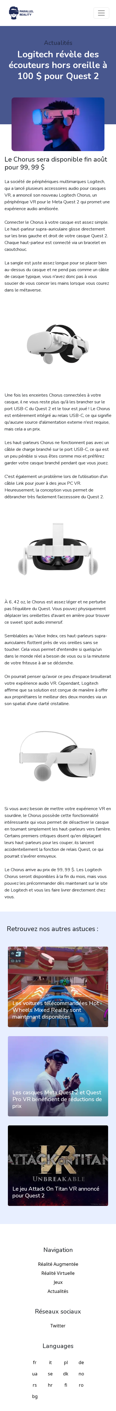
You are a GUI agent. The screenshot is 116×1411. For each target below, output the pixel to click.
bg (35, 1396)
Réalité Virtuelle (58, 1273)
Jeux (58, 1282)
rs (35, 1385)
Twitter (58, 1326)
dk (65, 1374)
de (81, 1362)
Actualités (58, 1291)
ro (81, 1385)
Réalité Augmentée (58, 1264)
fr (35, 1362)
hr (50, 1385)
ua (34, 1374)
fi (65, 1385)
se (50, 1374)
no (81, 1374)
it (50, 1362)
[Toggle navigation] (101, 13)
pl (66, 1362)
